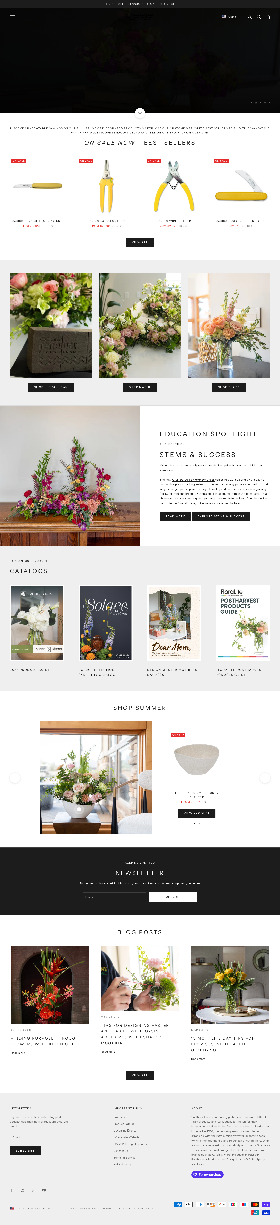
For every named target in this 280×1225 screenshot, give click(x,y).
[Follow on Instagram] (22, 1190)
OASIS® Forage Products (130, 1144)
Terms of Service (124, 1158)
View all (140, 242)
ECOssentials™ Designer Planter (197, 795)
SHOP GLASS (228, 387)
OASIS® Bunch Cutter (106, 220)
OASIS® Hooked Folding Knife (241, 220)
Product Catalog (124, 1124)
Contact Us (121, 1151)
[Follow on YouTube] (44, 1190)
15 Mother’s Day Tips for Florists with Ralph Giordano (223, 1044)
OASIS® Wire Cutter (173, 220)
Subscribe (173, 897)
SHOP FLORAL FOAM (51, 387)
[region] (140, 60)
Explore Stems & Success (221, 516)
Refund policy (122, 1164)
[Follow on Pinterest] (33, 1190)
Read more (18, 1053)
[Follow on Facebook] (12, 1190)
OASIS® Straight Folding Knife (39, 220)
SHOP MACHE (140, 387)
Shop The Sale (29, 95)
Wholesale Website (127, 1137)
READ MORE (175, 516)
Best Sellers (170, 142)
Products (119, 1117)
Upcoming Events (125, 1131)
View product (197, 813)
